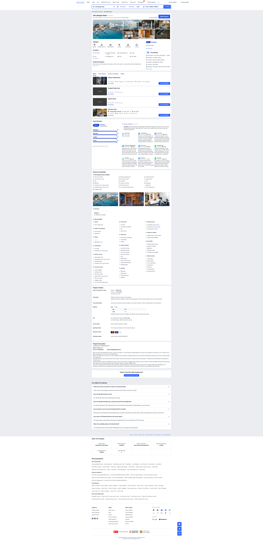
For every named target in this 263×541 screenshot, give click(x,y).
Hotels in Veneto (149, 434)
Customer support (95, 510)
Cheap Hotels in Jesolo (125, 496)
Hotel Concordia (144, 464)
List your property (129, 517)
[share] (179, 529)
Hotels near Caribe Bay (148, 477)
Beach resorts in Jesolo (114, 496)
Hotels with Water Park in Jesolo (141, 499)
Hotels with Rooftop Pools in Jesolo (126, 499)
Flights (88, 2)
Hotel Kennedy (151, 464)
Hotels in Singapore (162, 488)
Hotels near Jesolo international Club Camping (101, 477)
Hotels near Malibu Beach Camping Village (133, 477)
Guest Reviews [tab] (102, 73)
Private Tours (124, 2)
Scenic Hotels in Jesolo (136, 496)
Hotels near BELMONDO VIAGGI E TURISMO (120, 474)
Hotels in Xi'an (113, 491)
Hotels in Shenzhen (132, 485)
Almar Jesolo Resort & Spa (132, 469)
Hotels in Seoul (104, 488)
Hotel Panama (131, 466)
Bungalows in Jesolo (96, 496)
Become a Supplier (129, 521)
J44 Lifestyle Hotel (100, 15)
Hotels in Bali (120, 491)
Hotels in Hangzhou (105, 491)
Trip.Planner (141, 2)
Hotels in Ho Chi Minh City (143, 488)
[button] (158, 2)
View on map (149, 68)
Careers (110, 514)
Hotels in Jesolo (157, 434)
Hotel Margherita (135, 464)
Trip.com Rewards (129, 512)
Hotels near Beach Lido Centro (150, 474)
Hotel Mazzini (128, 464)
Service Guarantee (95, 512)
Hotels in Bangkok (123, 485)
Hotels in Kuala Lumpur (132, 488)
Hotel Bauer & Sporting (97, 466)
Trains (93, 2)
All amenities (95, 58)
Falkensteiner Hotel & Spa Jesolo (99, 469)
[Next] (169, 199)
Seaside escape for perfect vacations (143, 466)
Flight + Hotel (116, 2)
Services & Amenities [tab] (113, 73)
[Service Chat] (179, 533)
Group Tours (133, 2)
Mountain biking (124, 264)
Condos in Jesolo (104, 496)
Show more (95, 65)
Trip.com (131, 434)
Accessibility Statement (113, 521)
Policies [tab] (122, 73)
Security (127, 523)
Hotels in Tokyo (140, 485)
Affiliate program (128, 514)
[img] (108, 29)
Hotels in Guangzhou (113, 485)
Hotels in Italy (141, 434)
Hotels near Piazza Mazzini (117, 477)
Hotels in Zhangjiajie (122, 488)
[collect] (179, 524)
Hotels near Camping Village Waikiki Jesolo (101, 474)
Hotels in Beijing (104, 485)
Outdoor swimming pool (125, 176)
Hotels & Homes (80, 2)
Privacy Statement (112, 519)
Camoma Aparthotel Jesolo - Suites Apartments (102, 464)
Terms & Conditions (113, 517)
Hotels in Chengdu (113, 488)
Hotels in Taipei (153, 488)
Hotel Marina (158, 464)
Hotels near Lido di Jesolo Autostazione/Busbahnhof (115, 480)
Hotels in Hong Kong (149, 485)
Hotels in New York (96, 491)
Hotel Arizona (142, 469)
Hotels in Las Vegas (96, 488)
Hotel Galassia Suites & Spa (118, 464)
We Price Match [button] (154, 17)
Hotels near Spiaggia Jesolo (97, 480)
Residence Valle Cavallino (122, 466)
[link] (172, 2)
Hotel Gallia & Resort (121, 469)
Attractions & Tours (105, 2)
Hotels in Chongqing (159, 485)
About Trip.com (112, 510)
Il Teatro (108, 469)
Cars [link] (98, 2)
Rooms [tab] (94, 73)
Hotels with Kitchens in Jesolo (98, 499)
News (110, 512)
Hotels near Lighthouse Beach (136, 474)
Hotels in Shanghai (96, 485)
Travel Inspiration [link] (152, 2)
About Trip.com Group (113, 523)
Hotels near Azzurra (158, 477)
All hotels (127, 519)
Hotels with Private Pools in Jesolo (149, 496)
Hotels (136, 434)
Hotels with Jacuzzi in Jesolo (111, 499)
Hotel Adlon (113, 469)
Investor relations (129, 510)
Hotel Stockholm (106, 466)
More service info (95, 514)
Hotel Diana (113, 466)
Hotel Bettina (155, 466)
